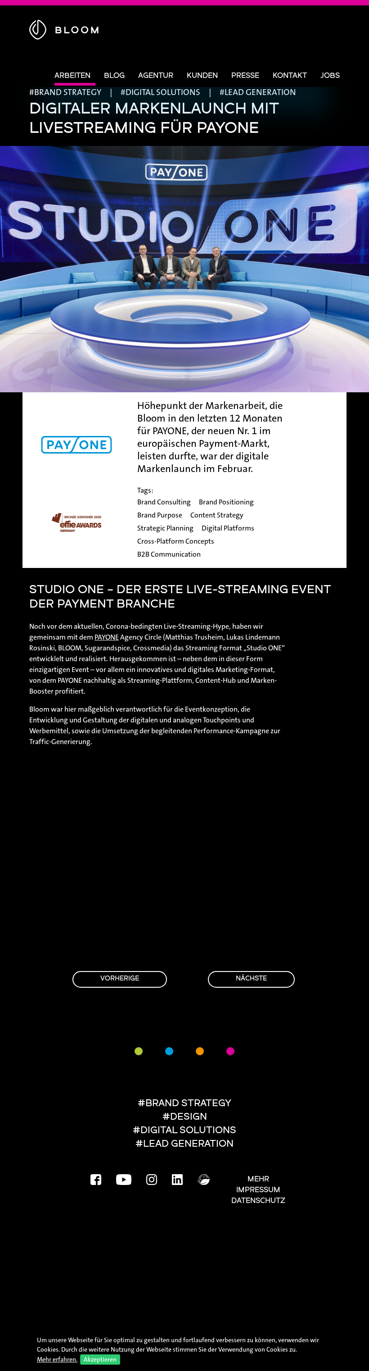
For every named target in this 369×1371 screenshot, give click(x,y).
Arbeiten (72, 76)
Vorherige (119, 979)
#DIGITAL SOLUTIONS (184, 1130)
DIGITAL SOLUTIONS (163, 92)
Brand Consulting (164, 502)
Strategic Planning (165, 528)
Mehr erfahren (56, 1359)
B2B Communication (169, 554)
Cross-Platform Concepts (175, 541)
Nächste (251, 979)
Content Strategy (216, 515)
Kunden (202, 76)
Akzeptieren (100, 1359)
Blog (114, 76)
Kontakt (290, 76)
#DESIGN (184, 1117)
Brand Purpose (159, 515)
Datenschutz (258, 1201)
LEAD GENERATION (260, 92)
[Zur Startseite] (64, 28)
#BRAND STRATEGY (184, 1103)
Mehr (258, 1179)
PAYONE (106, 637)
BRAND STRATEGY (67, 92)
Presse (245, 76)
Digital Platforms (228, 528)
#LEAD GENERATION (184, 1144)
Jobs (330, 76)
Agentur (155, 76)
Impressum (258, 1190)
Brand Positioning (226, 502)
